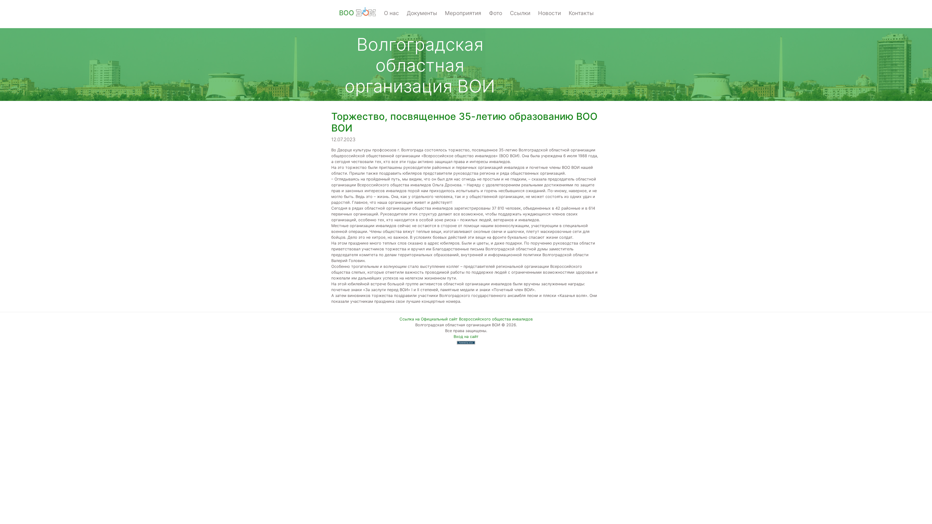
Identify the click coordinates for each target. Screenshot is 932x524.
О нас (391, 13)
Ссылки (520, 13)
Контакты (581, 13)
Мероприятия (463, 13)
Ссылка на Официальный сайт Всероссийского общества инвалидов (466, 319)
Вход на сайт (466, 336)
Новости (549, 13)
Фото (495, 13)
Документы (422, 13)
